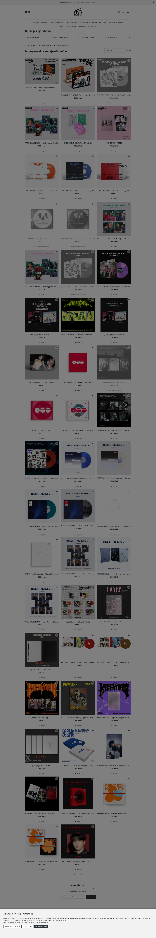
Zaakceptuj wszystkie (41, 926)
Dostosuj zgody (27, 926)
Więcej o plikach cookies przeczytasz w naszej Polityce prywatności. (26, 922)
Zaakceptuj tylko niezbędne (12, 926)
